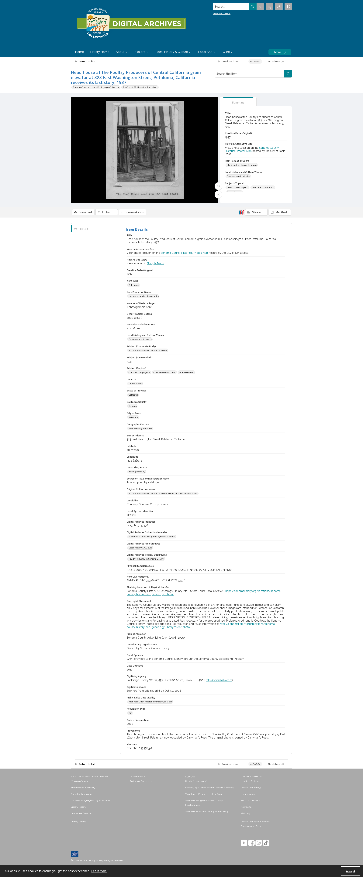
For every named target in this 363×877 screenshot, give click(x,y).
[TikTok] (266, 843)
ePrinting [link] (245, 813)
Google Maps (155, 263)
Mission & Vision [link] (79, 781)
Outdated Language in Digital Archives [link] (90, 800)
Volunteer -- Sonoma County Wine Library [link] (207, 811)
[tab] (238, 102)
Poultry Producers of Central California (148, 350)
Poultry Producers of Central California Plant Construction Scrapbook (163, 493)
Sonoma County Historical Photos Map (184, 252)
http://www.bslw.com (219, 680)
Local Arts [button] (205, 52)
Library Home (99, 52)
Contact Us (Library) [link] (251, 787)
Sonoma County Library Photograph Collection (96, 87)
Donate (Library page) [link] (196, 781)
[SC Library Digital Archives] (131, 23)
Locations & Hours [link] (250, 781)
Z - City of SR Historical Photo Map (140, 87)
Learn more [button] (99, 871)
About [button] (120, 52)
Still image (134, 285)
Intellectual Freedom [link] (81, 813)
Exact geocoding (137, 471)
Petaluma (133, 417)
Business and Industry (238, 176)
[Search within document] (288, 73)
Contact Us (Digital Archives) (255, 821)
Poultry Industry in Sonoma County (146, 559)
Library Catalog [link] (78, 821)
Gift (130, 713)
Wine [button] (226, 52)
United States (136, 383)
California (133, 395)
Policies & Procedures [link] (141, 781)
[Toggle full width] (218, 186)
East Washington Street (141, 428)
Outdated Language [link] (81, 794)
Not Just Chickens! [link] (250, 800)
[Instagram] (258, 843)
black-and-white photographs (242, 165)
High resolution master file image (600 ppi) (150, 701)
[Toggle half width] (218, 194)
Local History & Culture (140, 547)
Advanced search (221, 13)
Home (79, 52)
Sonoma (133, 406)
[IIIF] (241, 212)
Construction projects (238, 187)
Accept (350, 871)
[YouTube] (244, 843)
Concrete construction (263, 187)
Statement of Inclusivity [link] (83, 787)
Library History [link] (78, 807)
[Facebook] (251, 843)
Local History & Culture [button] (171, 52)
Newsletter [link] (246, 807)
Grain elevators (187, 372)
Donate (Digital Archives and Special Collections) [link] (209, 787)
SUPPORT (190, 776)
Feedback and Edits (251, 826)
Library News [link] (247, 794)
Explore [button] (140, 52)
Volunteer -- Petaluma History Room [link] (204, 794)
